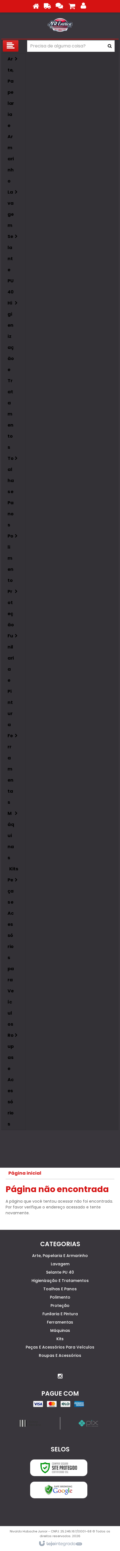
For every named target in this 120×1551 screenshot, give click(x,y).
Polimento (60, 1297)
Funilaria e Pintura (60, 1314)
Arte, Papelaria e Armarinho (60, 1255)
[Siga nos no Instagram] (60, 1376)
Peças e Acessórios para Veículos (60, 1347)
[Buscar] (110, 46)
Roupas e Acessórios (60, 1355)
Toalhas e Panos (60, 1289)
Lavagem (60, 1264)
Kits (60, 1339)
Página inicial (24, 1173)
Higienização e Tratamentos (60, 1280)
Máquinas (60, 1330)
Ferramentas (60, 1322)
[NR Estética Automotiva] (60, 24)
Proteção (60, 1305)
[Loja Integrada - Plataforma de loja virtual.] (60, 1544)
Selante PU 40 (60, 1272)
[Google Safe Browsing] (59, 1490)
